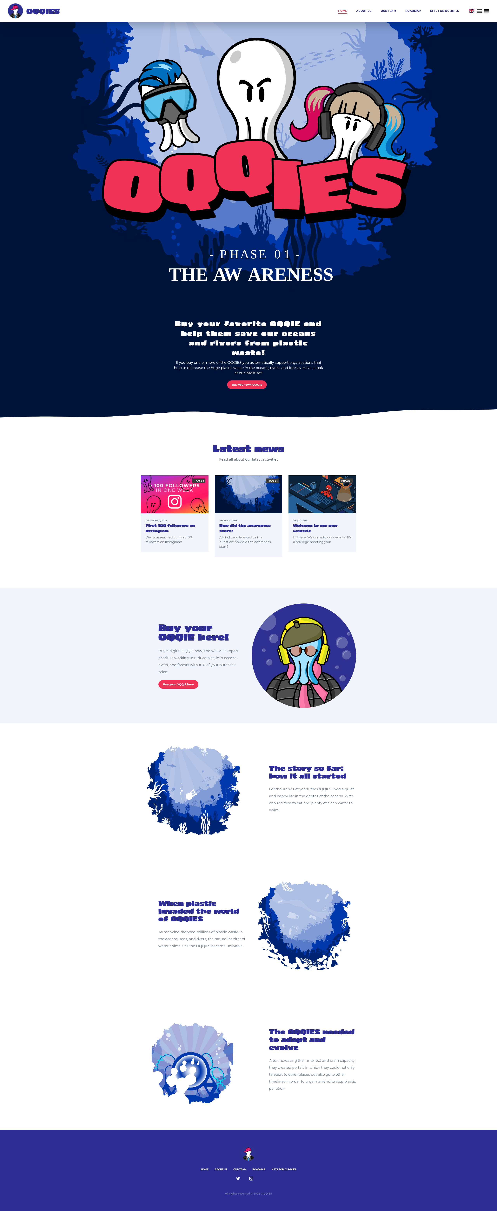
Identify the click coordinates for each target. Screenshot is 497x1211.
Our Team (388, 11)
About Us (363, 11)
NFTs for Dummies (444, 11)
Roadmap (413, 11)
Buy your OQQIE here (178, 684)
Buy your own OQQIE (247, 384)
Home (342, 11)
